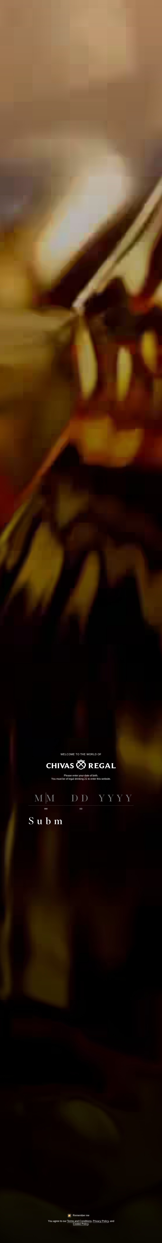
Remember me (81, 1215)
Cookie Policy (80, 1224)
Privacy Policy (101, 1221)
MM (45, 809)
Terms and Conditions (79, 1221)
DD (81, 809)
